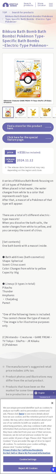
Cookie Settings (28, 459)
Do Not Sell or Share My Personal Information (26, 452)
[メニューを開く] (51, 5)
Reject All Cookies (28, 468)
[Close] (52, 403)
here (21, 413)
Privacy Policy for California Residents (23, 450)
